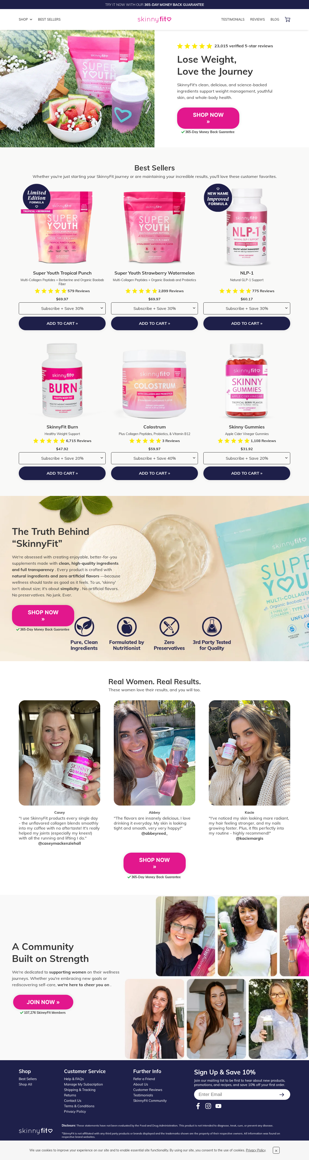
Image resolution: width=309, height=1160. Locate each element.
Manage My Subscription (83, 1084)
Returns (70, 1095)
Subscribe (283, 1095)
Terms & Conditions (79, 1106)
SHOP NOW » (208, 118)
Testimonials (143, 1095)
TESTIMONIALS (233, 19)
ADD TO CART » (62, 323)
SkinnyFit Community (150, 1100)
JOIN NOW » (43, 1002)
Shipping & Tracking (79, 1090)
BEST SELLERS (49, 19)
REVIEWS (257, 19)
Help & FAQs (74, 1079)
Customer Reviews (147, 1090)
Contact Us (72, 1100)
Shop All (25, 1084)
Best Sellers (28, 1079)
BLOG (275, 19)
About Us (140, 1084)
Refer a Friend (144, 1079)
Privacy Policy (75, 1111)
